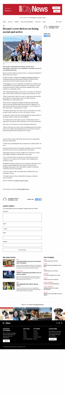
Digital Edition (33, 17)
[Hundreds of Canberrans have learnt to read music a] (32, 313)
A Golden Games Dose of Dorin (51, 261)
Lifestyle (38, 21)
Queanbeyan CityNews (33, 9)
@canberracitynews (39, 304)
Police (17, 282)
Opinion (16, 21)
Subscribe (56, 7)
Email (4, 232)
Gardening (46, 273)
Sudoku (44, 17)
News (4, 21)
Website (5, 241)
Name (4, 223)
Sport (45, 259)
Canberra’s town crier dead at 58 (51, 279)
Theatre (45, 278)
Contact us (35, 335)
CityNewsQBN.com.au (23, 189)
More (44, 21)
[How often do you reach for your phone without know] (19, 313)
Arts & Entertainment (27, 21)
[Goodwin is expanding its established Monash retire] (45, 313)
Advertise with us (37, 336)
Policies (35, 338)
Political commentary (48, 282)
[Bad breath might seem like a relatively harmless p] (58, 313)
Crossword (39, 17)
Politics (10, 21)
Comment (6, 211)
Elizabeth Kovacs (13, 198)
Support (56, 11)
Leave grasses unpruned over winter (52, 275)
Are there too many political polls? (51, 283)
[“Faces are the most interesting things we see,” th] (6, 313)
